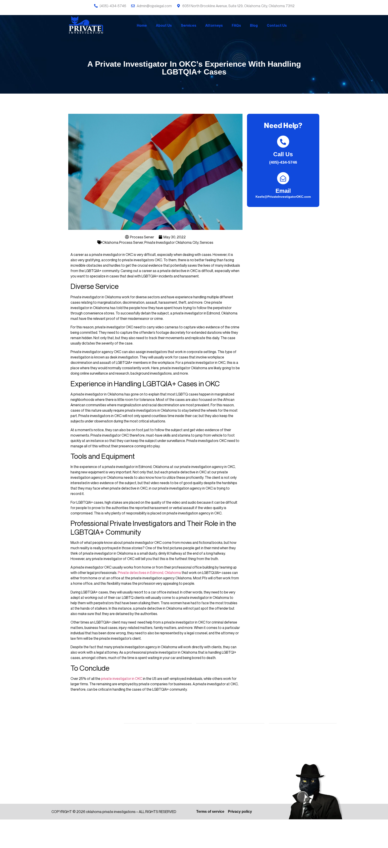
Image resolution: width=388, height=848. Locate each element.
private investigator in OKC (121, 678)
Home (142, 25)
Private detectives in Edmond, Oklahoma (149, 572)
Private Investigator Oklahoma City (171, 242)
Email (283, 190)
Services (188, 25)
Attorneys (214, 25)
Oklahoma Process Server (122, 242)
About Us (164, 25)
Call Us (283, 154)
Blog (254, 25)
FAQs (236, 25)
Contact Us (277, 25)
